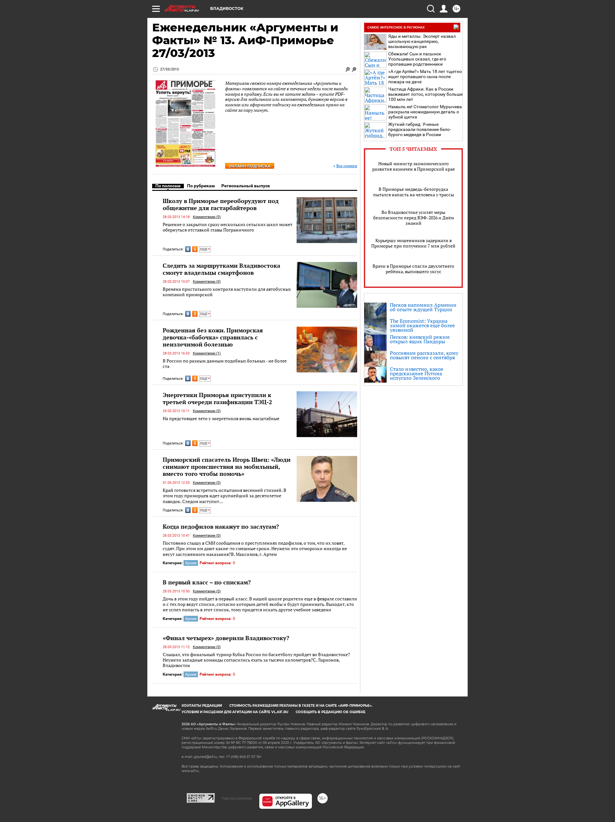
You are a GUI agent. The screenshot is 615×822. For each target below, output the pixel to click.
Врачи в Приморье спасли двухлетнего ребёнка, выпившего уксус (413, 268)
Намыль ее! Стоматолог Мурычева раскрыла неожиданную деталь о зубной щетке (425, 111)
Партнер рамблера (237, 798)
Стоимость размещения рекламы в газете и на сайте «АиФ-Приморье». (301, 706)
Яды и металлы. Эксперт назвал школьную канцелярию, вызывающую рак (422, 41)
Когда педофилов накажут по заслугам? (221, 526)
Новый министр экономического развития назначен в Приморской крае (413, 166)
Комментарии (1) (207, 353)
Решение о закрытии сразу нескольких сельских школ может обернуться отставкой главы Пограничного (227, 227)
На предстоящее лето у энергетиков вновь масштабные (221, 418)
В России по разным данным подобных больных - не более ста (225, 363)
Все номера (346, 166)
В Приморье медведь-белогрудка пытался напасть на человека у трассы (413, 191)
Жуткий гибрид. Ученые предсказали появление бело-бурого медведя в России (419, 129)
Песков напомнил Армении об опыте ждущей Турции (423, 307)
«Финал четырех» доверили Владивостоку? (226, 638)
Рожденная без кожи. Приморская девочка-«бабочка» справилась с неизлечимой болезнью (213, 337)
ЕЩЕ (204, 249)
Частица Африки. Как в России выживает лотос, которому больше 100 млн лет (425, 94)
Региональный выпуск (245, 185)
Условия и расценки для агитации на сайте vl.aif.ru (235, 712)
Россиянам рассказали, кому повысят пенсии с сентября (424, 355)
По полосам (168, 185)
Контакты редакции (202, 706)
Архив (190, 563)
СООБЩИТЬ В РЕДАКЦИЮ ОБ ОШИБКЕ (330, 712)
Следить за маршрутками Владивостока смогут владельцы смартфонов (221, 269)
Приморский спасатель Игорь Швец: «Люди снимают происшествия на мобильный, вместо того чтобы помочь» (227, 466)
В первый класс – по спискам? (207, 582)
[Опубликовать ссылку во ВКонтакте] (188, 249)
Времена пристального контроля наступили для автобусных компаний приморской (227, 291)
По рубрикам (201, 185)
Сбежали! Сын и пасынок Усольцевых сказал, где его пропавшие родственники (417, 59)
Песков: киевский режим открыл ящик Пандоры (420, 339)
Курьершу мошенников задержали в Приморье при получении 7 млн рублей (413, 243)
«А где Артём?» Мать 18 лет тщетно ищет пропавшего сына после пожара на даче (425, 76)
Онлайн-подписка (250, 166)
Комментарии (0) (207, 217)
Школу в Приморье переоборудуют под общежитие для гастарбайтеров (221, 204)
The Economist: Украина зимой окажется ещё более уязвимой (422, 325)
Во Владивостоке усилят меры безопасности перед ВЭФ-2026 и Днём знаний (413, 217)
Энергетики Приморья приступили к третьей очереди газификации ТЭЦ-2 (217, 398)
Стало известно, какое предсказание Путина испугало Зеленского (416, 373)
